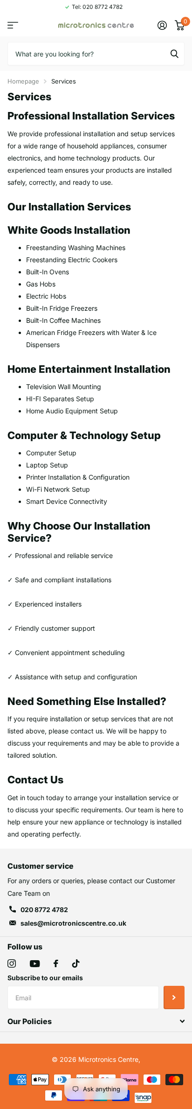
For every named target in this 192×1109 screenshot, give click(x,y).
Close (96, 1021)
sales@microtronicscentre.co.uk (73, 923)
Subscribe (174, 997)
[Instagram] (11, 963)
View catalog (12, 25)
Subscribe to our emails (45, 978)
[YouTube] (35, 963)
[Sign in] (162, 25)
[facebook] (56, 963)
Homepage (23, 81)
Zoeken (174, 53)
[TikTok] (76, 963)
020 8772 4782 (44, 910)
